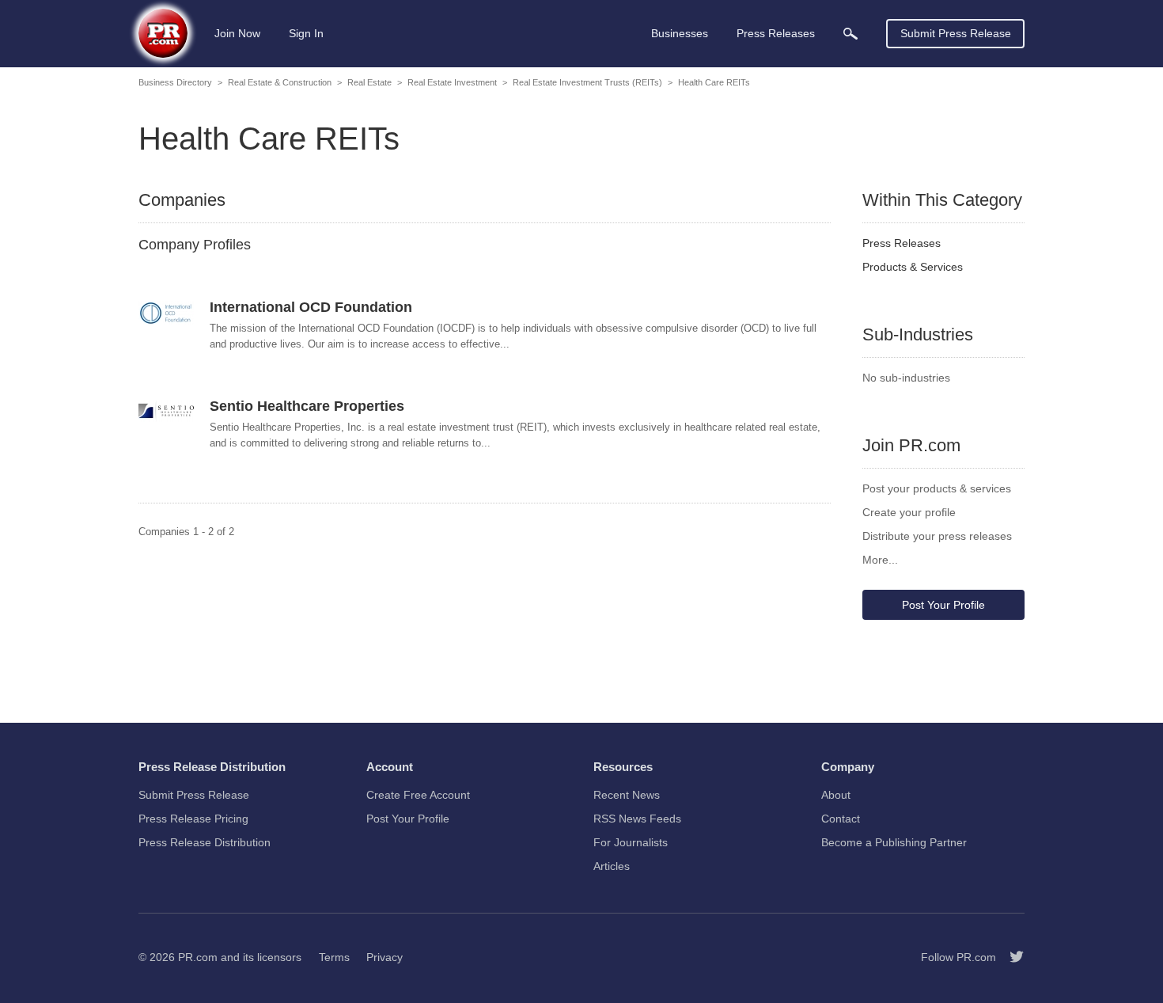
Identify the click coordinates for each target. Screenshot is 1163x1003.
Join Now (237, 33)
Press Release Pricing (193, 818)
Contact (840, 818)
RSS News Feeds (637, 818)
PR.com (198, 957)
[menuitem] (850, 33)
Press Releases (901, 243)
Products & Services (912, 266)
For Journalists (630, 842)
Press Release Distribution (204, 842)
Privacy (384, 957)
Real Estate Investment (452, 82)
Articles (611, 866)
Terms (334, 957)
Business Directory (175, 82)
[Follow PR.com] (1010, 957)
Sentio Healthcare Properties (307, 406)
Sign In (306, 33)
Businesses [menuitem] (679, 33)
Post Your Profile (943, 604)
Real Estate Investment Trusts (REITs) (587, 82)
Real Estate (369, 82)
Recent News (626, 794)
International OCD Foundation (311, 307)
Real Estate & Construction (279, 82)
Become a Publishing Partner (894, 842)
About (835, 794)
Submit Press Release (955, 33)
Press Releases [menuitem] (776, 33)
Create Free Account (418, 794)
